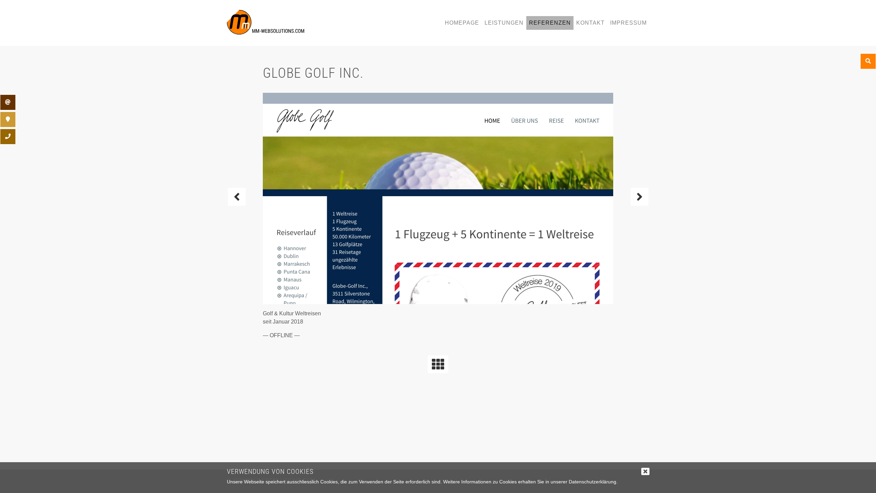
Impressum (628, 23)
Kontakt (590, 23)
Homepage (462, 23)
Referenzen (550, 23)
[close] (645, 471)
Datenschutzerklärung (592, 481)
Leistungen (504, 23)
